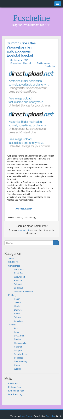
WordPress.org (15, 394)
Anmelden (13, 383)
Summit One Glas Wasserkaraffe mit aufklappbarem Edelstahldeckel (21, 49)
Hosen (17, 298)
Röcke (17, 313)
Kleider (17, 306)
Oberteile (18, 309)
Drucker (17, 339)
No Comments (43, 62)
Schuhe (17, 317)
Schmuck (18, 284)
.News (11, 258)
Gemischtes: (16, 62)
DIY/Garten (19, 335)
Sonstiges (18, 320)
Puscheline (31, 18)
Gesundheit (19, 276)
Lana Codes (26, 416)
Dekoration (19, 269)
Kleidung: (12, 295)
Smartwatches (20, 354)
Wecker (17, 368)
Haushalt (27, 62)
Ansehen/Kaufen (24, 208)
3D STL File (13, 262)
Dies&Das (18, 273)
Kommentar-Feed (16, 390)
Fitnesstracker (20, 342)
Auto (16, 328)
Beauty (17, 331)
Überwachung (20, 361)
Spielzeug (18, 287)
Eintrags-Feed (14, 386)
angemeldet (23, 230)
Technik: (12, 324)
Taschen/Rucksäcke (23, 291)
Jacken (17, 302)
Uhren (17, 365)
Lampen (18, 350)
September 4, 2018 (19, 60)
